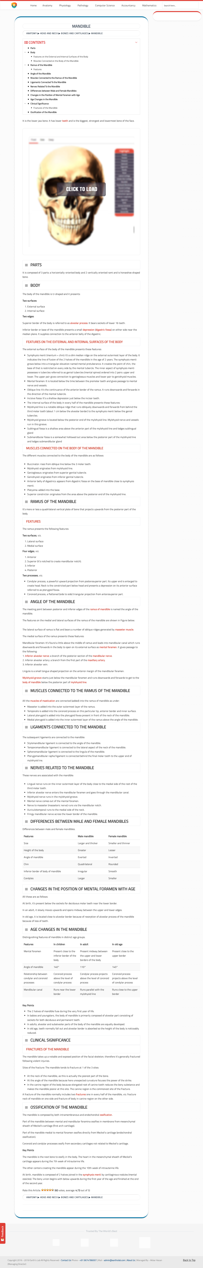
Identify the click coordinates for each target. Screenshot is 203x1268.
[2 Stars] (45, 1190)
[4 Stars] (50, 1190)
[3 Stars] (47, 1190)
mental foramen (108, 647)
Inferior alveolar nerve (37, 656)
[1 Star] (42, 1190)
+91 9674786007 (88, 1260)
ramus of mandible (100, 609)
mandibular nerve (102, 656)
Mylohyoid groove (32, 678)
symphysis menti (92, 1174)
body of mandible (32, 682)
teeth (65, 121)
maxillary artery (96, 660)
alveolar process (79, 323)
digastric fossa (103, 330)
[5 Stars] (52, 1190)
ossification (106, 1115)
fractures (81, 1094)
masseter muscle (124, 629)
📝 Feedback (2, 1233)
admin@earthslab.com (114, 1260)
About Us (131, 1260)
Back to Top (189, 1260)
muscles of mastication (42, 701)
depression (88, 330)
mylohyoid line (78, 682)
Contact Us (66, 1260)
